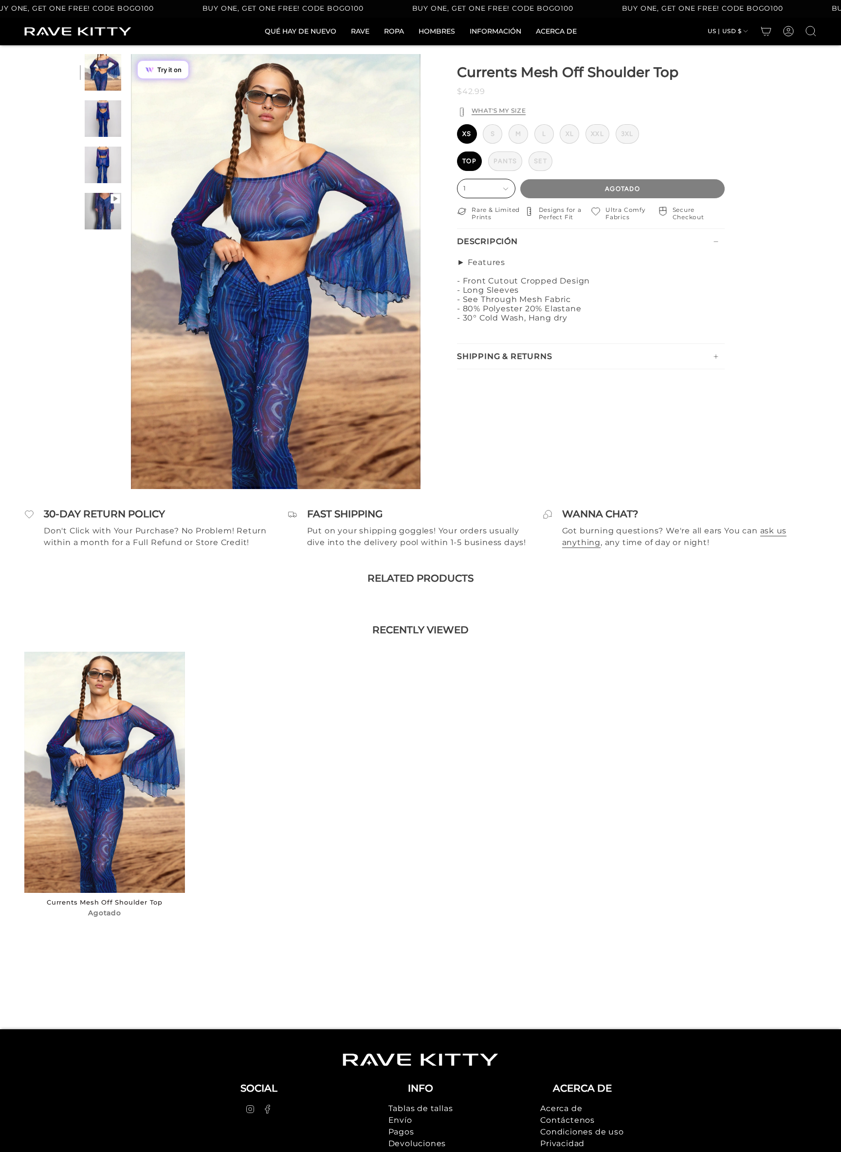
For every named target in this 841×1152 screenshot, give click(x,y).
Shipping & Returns (504, 356)
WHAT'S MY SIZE (498, 110)
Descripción (487, 241)
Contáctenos (567, 1120)
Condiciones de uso (581, 1131)
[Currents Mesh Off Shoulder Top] (104, 772)
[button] (394, 31)
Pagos (401, 1131)
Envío (400, 1120)
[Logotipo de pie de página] (420, 1060)
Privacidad (562, 1143)
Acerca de (561, 1108)
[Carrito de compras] (766, 31)
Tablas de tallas (420, 1108)
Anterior (131, 272)
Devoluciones (417, 1143)
